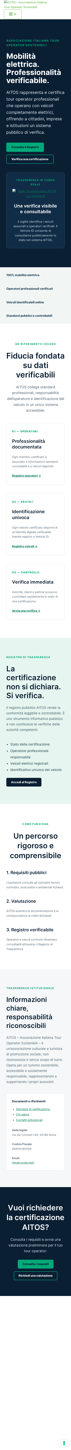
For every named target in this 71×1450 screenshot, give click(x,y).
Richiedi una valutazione (36, 1275)
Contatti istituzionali (29, 1120)
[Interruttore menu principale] (13, 14)
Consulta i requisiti (35, 1264)
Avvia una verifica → (26, 611)
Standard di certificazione (33, 1109)
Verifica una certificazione (30, 159)
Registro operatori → (26, 475)
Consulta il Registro (25, 147)
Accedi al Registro (24, 782)
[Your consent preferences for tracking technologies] (64, 1443)
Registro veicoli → (24, 546)
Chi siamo (22, 1114)
